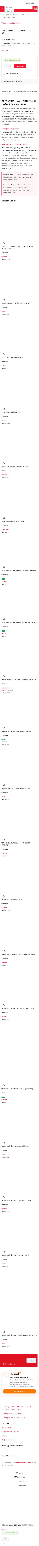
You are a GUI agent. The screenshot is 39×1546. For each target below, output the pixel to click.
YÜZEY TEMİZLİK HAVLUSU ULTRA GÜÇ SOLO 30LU (19, 1335)
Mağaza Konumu (8, 1440)
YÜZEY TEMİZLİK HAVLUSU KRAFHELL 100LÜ (17, 1201)
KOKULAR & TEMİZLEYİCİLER (23, 15)
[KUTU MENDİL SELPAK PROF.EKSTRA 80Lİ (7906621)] (17, 601)
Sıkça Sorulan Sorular (10, 1432)
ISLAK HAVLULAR (8, 17)
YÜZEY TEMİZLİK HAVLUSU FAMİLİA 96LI (15, 1146)
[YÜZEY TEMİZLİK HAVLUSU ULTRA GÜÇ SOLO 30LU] (17, 1283)
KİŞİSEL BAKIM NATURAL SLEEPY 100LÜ (15, 467)
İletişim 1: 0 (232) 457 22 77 (15, 1414)
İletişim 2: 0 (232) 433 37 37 (15, 1418)
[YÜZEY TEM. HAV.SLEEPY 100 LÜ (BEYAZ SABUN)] (20, 930)
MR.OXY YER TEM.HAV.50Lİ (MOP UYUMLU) (16, 731)
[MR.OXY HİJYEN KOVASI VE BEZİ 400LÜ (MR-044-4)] (20, 655)
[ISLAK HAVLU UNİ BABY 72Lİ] (20, 388)
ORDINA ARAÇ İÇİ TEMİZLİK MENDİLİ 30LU (16, 788)
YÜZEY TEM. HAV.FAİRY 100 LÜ (12, 900)
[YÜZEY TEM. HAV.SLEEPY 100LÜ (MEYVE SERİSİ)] (20, 984)
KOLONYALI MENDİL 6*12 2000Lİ (13, 521)
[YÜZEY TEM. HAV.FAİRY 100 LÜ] (20, 875)
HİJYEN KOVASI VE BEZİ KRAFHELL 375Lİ (16, 303)
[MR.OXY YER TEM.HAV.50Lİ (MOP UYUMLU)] (17, 709)
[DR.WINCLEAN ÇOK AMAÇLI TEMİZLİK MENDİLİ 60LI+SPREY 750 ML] (20, 222)
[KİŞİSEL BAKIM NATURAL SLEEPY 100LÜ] (20, 442)
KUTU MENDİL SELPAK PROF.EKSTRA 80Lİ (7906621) (20, 622)
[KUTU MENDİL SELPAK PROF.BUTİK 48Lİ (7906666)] (17, 549)
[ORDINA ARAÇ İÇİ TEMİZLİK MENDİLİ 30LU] (20, 764)
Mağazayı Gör (18, 1391)
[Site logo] (9, 3)
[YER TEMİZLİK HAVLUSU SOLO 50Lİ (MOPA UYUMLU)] (20, 819)
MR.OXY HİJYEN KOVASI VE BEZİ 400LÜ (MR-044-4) (19, 680)
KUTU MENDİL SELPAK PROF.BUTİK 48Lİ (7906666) (19, 570)
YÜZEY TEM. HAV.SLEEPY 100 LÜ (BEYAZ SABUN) (18, 954)
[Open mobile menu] (2, 9)
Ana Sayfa (5, 15)
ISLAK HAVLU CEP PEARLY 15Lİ (12, 358)
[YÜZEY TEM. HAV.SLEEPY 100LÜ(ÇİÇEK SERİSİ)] (17, 1036)
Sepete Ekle (20, 66)
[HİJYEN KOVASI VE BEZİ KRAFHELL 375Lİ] (20, 279)
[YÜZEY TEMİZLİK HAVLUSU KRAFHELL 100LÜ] (20, 1176)
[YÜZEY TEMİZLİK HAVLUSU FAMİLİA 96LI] (20, 1122)
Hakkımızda (6, 1427)
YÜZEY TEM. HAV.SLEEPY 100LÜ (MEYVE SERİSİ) (18, 1009)
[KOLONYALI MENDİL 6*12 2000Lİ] (20, 497)
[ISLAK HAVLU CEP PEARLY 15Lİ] (20, 333)
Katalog (31, 1360)
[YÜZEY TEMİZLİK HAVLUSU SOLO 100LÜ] (20, 1231)
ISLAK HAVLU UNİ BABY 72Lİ (11, 412)
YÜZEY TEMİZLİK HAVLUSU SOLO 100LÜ (15, 1255)
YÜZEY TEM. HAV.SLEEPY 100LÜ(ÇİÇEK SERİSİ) (17, 1089)
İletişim (4, 1436)
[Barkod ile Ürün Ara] (36, 9)
